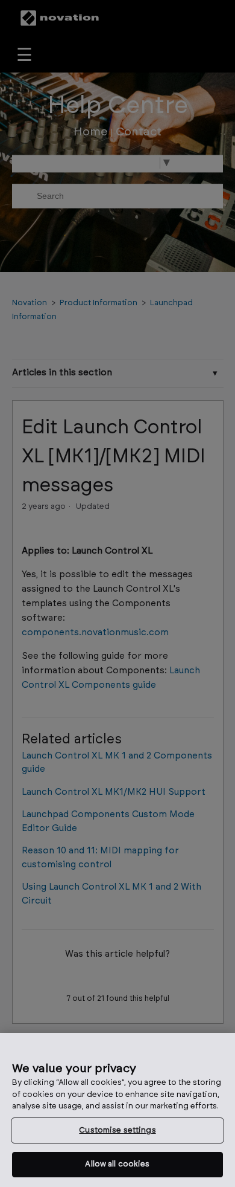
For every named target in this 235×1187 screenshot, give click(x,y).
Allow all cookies (117, 1164)
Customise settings (117, 1130)
